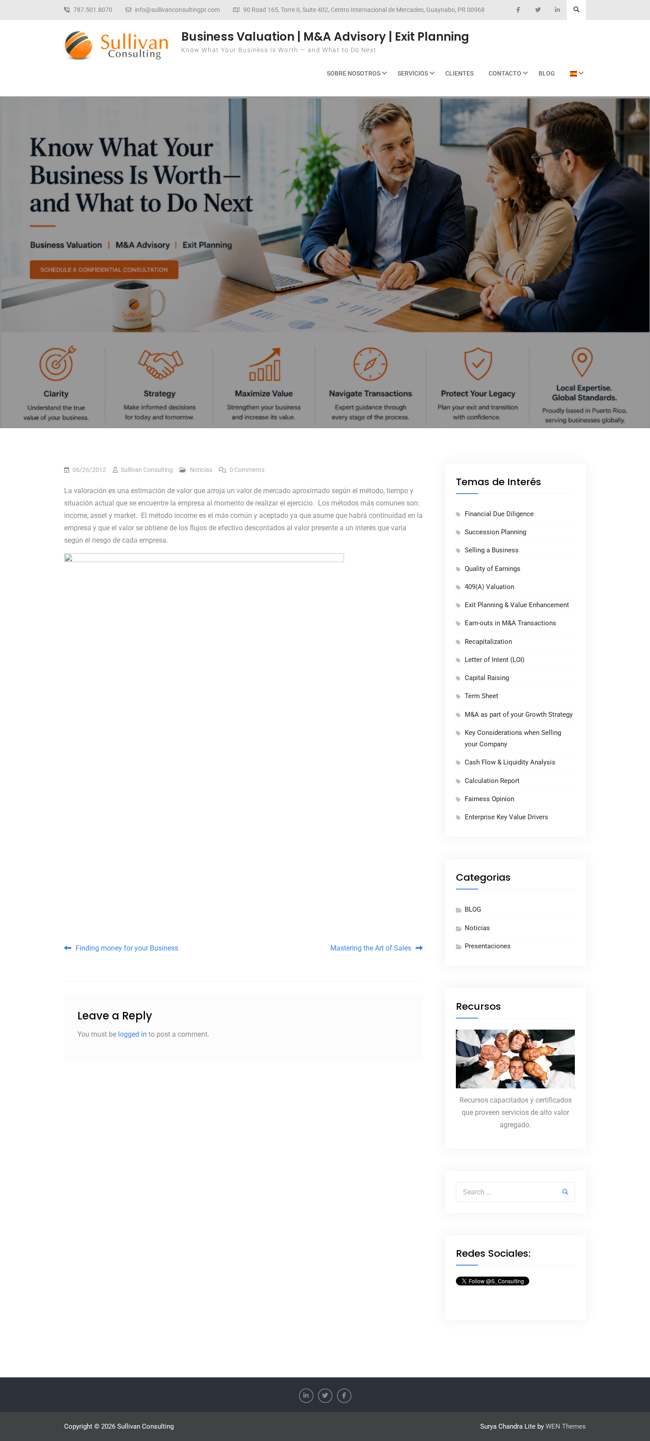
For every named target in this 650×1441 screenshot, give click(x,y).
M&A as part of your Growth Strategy (519, 715)
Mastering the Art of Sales (370, 948)
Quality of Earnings (492, 569)
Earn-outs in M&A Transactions (510, 623)
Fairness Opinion (489, 799)
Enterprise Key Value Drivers (506, 817)
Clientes (459, 73)
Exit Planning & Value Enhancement (517, 605)
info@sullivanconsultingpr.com (177, 10)
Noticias (201, 469)
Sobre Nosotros (353, 73)
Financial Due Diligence (499, 514)
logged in (132, 1034)
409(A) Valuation (489, 587)
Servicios (413, 73)
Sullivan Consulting (147, 469)
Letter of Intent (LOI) (494, 660)
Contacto (505, 73)
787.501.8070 (92, 10)
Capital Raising (487, 678)
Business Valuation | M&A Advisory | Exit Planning (325, 37)
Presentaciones (488, 946)
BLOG (547, 73)
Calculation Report (492, 781)
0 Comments (246, 469)
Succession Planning (495, 532)
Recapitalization (488, 642)
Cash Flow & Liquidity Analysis (510, 762)
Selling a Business (492, 550)
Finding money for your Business (127, 948)
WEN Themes (566, 1426)
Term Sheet (481, 696)
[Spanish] (574, 73)
